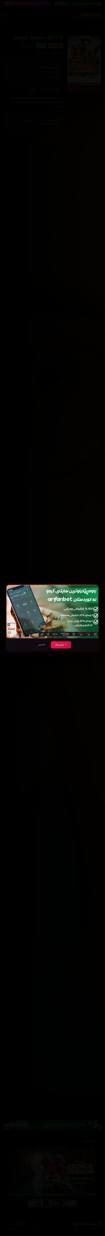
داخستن (41, 644)
